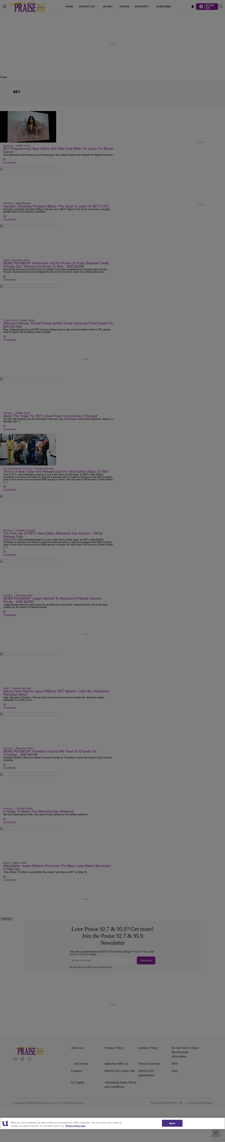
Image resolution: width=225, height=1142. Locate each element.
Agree (172, 1123)
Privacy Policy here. (76, 1125)
